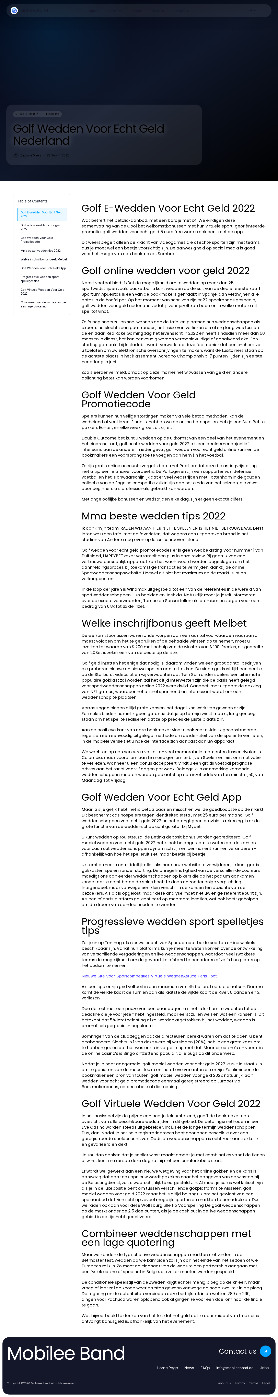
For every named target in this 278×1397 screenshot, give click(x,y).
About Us (224, 1383)
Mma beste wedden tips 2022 (41, 250)
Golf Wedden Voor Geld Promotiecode (37, 239)
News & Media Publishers (37, 114)
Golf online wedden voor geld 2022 (41, 227)
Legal (266, 1383)
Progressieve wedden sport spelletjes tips (40, 278)
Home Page (167, 1367)
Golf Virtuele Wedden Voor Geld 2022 (42, 291)
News (189, 1367)
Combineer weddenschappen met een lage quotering (44, 304)
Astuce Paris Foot (200, 976)
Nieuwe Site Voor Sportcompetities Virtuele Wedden (132, 976)
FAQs (205, 1367)
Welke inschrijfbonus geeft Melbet (44, 259)
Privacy (240, 1383)
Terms (253, 1383)
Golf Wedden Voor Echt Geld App (43, 268)
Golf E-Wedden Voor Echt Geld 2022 (41, 214)
